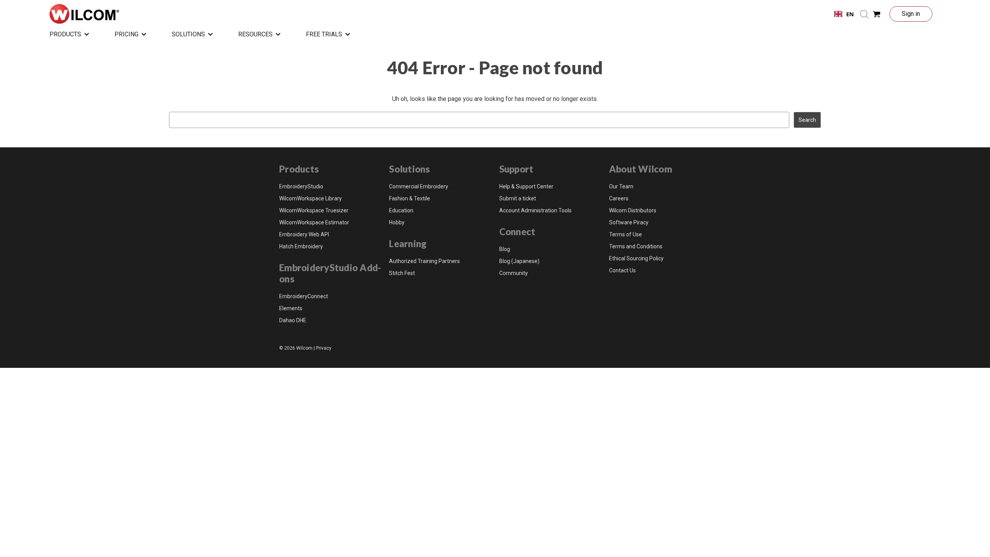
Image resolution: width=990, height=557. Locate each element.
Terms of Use (625, 234)
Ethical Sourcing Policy (636, 258)
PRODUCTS (65, 34)
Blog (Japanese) (519, 261)
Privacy (323, 348)
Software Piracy (629, 222)
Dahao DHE (292, 320)
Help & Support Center (526, 186)
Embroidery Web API (304, 234)
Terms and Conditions (635, 246)
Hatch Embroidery (301, 246)
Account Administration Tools (535, 210)
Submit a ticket (517, 198)
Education (401, 210)
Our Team (621, 186)
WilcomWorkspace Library (310, 198)
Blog (504, 249)
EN (850, 14)
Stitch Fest (402, 273)
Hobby (397, 222)
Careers (618, 198)
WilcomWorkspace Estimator (314, 222)
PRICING (126, 34)
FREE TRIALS (324, 34)
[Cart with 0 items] (877, 14)
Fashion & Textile (409, 198)
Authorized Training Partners (424, 261)
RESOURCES (255, 34)
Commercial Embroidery (418, 186)
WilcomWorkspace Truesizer (313, 210)
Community (513, 273)
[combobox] (844, 14)
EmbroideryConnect (303, 296)
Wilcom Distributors (632, 210)
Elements (290, 308)
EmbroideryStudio (301, 186)
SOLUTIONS (188, 34)
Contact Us (622, 270)
